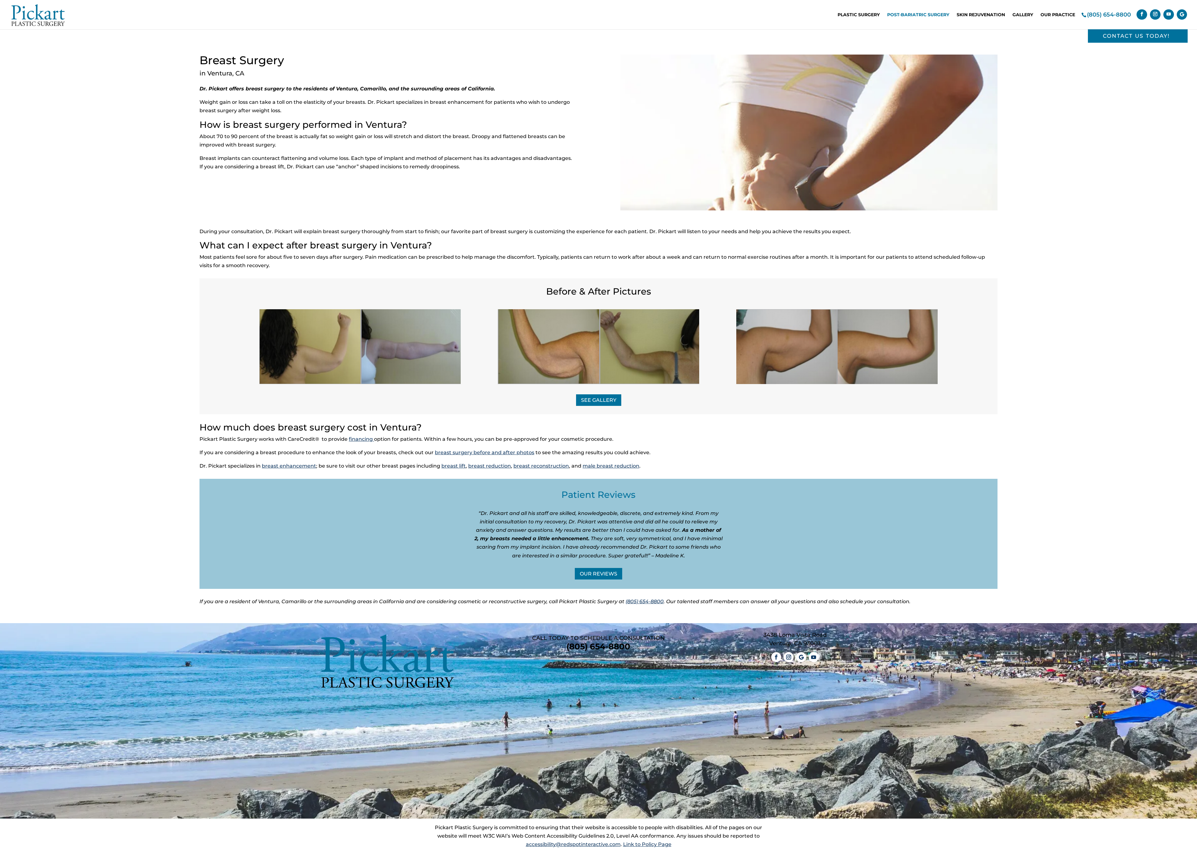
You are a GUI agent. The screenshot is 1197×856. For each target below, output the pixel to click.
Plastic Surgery (859, 14)
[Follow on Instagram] (789, 657)
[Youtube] (1168, 14)
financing (361, 439)
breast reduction (489, 466)
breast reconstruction (541, 466)
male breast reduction (611, 466)
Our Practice (1058, 14)
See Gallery (598, 400)
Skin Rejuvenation (981, 14)
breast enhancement (289, 466)
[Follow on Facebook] (776, 657)
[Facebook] (1142, 14)
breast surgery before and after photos (484, 452)
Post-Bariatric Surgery (918, 14)
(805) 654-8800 (1109, 14)
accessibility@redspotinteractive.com (573, 844)
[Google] (1182, 14)
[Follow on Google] (801, 657)
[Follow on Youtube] (814, 657)
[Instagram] (1155, 14)
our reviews (598, 574)
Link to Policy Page (647, 844)
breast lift (453, 466)
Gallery (1022, 14)
